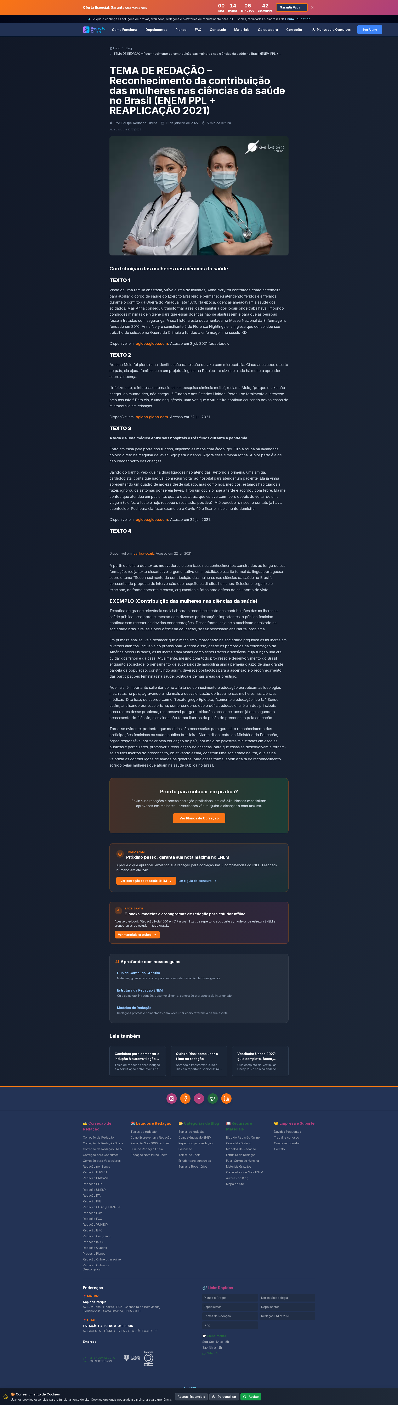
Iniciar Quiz (195, 728)
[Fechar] (245, 668)
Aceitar (254, 1396)
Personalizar (227, 1396)
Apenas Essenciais (191, 1396)
